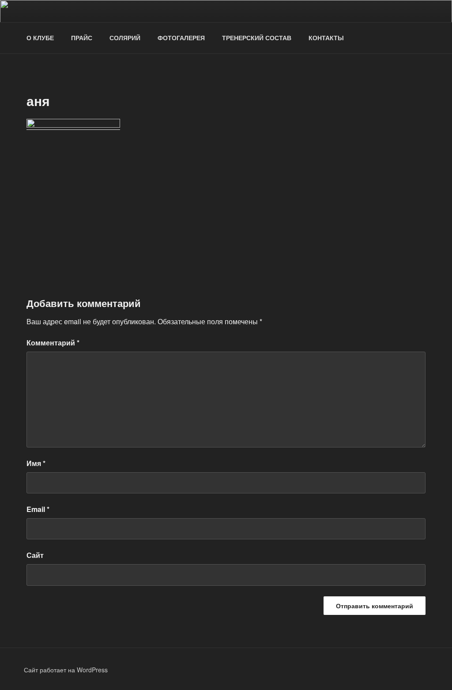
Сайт (35, 555)
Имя (35, 463)
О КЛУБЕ (40, 37)
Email (37, 509)
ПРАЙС (81, 37)
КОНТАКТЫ (326, 37)
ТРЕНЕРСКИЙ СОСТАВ (256, 37)
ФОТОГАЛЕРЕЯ (181, 37)
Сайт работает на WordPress (66, 669)
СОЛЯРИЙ (124, 37)
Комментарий (52, 342)
